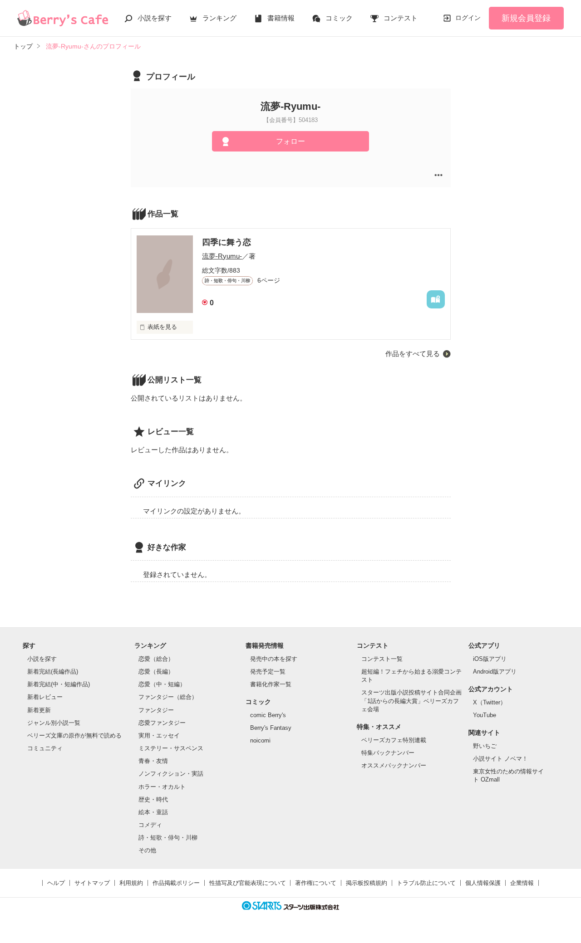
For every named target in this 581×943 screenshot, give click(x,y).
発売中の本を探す (273, 658)
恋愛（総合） (156, 658)
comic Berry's (268, 715)
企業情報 (522, 882)
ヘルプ (56, 882)
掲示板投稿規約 (366, 882)
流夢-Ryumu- (222, 256)
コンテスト (401, 18)
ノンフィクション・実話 (170, 773)
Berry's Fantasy (270, 727)
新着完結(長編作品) (52, 671)
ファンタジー (156, 710)
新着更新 (39, 710)
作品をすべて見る (412, 353)
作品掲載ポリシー (176, 882)
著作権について (315, 882)
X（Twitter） (489, 702)
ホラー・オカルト (162, 786)
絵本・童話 (153, 812)
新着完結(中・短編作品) (58, 684)
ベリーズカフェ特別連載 (393, 740)
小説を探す (155, 18)
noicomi (260, 740)
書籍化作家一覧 (270, 684)
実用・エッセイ (159, 735)
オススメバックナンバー (393, 765)
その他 (147, 850)
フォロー (290, 141)
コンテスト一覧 (382, 658)
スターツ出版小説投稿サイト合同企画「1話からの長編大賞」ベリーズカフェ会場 (411, 700)
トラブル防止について (426, 882)
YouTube (484, 715)
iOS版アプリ (490, 658)
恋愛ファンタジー (162, 722)
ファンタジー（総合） (167, 697)
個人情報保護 (483, 882)
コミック (339, 18)
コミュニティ (45, 748)
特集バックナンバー (387, 752)
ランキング (219, 18)
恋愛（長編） (156, 671)
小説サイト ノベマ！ (500, 758)
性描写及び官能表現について (247, 882)
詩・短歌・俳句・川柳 (167, 837)
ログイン (468, 17)
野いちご (485, 746)
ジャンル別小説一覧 (53, 722)
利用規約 (131, 882)
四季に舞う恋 (226, 242)
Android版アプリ (495, 671)
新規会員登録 (526, 18)
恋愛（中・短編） (162, 684)
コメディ (150, 824)
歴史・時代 (153, 799)
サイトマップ (92, 882)
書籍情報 (281, 18)
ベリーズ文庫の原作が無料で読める (74, 735)
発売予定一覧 (268, 671)
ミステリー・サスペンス (170, 748)
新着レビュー (45, 697)
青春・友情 (153, 760)
